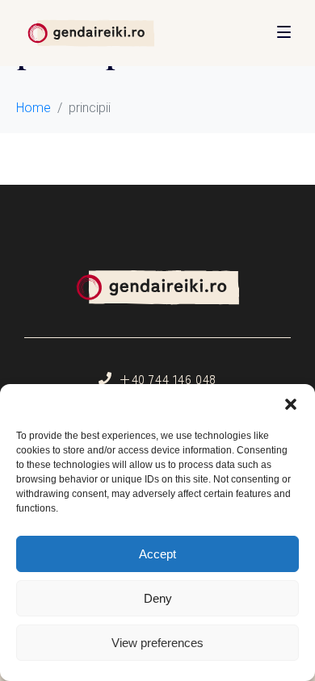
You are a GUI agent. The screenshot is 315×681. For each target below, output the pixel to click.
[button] (291, 404)
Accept (157, 554)
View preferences (157, 643)
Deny (158, 598)
